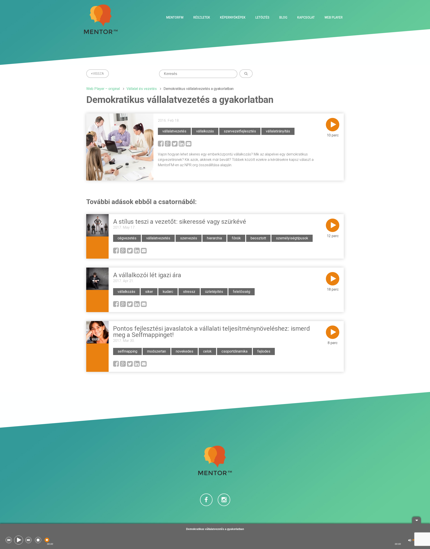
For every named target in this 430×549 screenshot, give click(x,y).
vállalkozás (205, 131)
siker (149, 291)
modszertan (156, 351)
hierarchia (214, 238)
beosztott (258, 238)
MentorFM (174, 17)
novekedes (184, 351)
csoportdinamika (234, 351)
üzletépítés (214, 291)
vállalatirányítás (278, 131)
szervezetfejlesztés (240, 131)
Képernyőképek (232, 17)
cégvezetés (127, 238)
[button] (9, 540)
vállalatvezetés (174, 131)
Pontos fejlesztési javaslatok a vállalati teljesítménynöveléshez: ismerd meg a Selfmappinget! (211, 331)
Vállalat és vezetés (142, 89)
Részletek (201, 17)
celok (207, 351)
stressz (189, 291)
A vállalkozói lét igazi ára (147, 275)
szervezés (188, 238)
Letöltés (262, 17)
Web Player (334, 17)
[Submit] (246, 73)
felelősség (241, 291)
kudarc (168, 291)
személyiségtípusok (292, 238)
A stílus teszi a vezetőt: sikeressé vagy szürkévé (179, 221)
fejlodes (263, 351)
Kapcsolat (306, 17)
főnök (236, 238)
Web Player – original (103, 89)
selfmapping (127, 351)
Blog (283, 17)
